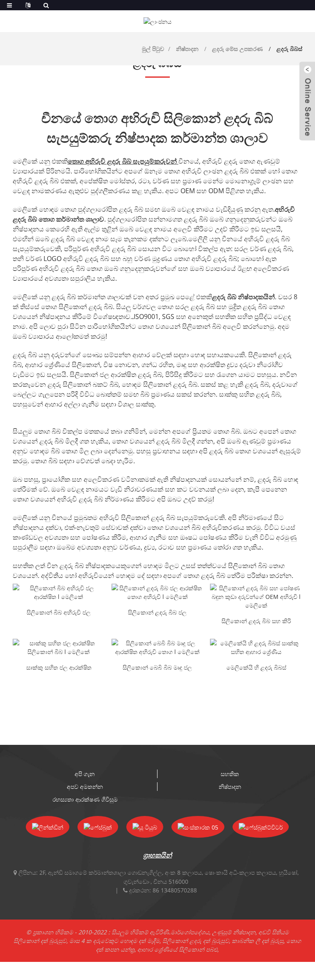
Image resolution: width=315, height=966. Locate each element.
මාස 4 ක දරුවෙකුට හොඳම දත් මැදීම (114, 941)
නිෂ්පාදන (187, 49)
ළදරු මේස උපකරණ (237, 49)
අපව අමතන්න (85, 786)
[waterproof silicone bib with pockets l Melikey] (59, 647)
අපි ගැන (85, 774)
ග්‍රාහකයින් (157, 855)
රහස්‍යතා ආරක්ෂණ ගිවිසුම (85, 799)
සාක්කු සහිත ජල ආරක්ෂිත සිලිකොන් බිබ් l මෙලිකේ (58, 668)
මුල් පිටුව (153, 49)
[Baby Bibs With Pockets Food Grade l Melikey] (256, 647)
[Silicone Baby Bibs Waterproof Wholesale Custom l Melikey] (158, 592)
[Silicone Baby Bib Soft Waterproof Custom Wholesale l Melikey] (158, 647)
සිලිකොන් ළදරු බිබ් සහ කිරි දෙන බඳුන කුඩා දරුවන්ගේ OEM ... (256, 621)
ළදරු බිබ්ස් (289, 49)
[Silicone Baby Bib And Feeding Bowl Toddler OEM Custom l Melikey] (256, 597)
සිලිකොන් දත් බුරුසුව (40, 941)
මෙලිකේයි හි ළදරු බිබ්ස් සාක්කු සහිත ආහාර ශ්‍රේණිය (256, 668)
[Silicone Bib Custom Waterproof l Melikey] (59, 592)
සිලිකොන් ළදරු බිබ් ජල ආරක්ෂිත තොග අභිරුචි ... (157, 612)
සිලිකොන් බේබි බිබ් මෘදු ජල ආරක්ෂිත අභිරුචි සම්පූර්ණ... (157, 668)
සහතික (230, 774)
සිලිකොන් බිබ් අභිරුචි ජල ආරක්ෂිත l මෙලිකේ (59, 612)
